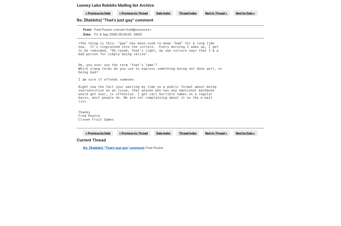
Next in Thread (215, 13)
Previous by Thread (135, 13)
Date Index (163, 13)
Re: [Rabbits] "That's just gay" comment (113, 148)
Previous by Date (99, 13)
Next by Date (244, 13)
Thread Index (188, 13)
